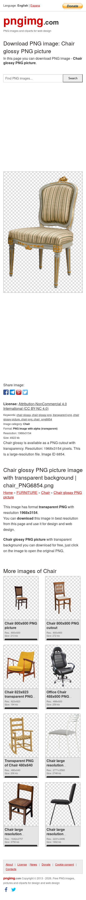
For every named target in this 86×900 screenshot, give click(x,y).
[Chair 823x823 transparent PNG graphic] (21, 667)
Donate (46, 864)
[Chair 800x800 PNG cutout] (63, 598)
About (9, 864)
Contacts (11, 869)
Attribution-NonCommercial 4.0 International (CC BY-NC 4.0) (35, 406)
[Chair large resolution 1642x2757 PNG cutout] (20, 804)
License (22, 864)
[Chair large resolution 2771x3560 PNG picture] (63, 735)
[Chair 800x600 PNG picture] (21, 598)
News (33, 864)
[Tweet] (25, 392)
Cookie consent (64, 864)
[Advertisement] (43, 129)
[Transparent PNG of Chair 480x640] (21, 735)
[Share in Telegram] (12, 392)
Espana (35, 5)
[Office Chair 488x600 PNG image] (63, 667)
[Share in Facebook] (6, 392)
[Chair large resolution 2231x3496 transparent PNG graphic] (63, 804)
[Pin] (18, 392)
